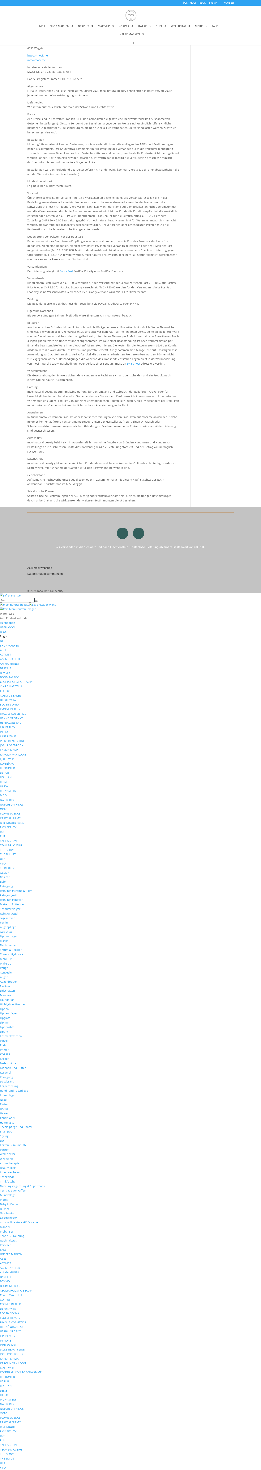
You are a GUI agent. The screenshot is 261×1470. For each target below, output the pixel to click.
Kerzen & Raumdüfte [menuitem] (13, 1145)
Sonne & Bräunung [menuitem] (12, 1236)
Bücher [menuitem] (4, 1209)
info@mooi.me (36, 60)
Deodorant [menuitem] (7, 1081)
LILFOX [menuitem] (4, 786)
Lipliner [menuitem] (5, 1022)
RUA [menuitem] (2, 836)
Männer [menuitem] (5, 1227)
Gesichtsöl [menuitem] (6, 931)
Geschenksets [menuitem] (9, 1218)
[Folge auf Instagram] (122, 533)
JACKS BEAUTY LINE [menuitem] (12, 741)
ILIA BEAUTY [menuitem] (7, 727)
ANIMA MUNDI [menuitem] (9, 663)
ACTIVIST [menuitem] (5, 654)
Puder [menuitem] (4, 1045)
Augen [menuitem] (4, 977)
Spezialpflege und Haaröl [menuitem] (16, 1127)
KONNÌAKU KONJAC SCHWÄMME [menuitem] (21, 1372)
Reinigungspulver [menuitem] (11, 900)
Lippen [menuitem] (4, 1009)
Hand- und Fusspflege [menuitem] (14, 1090)
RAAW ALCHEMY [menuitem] (10, 818)
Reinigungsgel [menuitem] (9, 913)
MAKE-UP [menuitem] (6, 959)
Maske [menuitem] (4, 941)
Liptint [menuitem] (4, 1031)
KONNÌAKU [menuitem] (7, 763)
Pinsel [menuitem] (4, 1040)
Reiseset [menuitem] (5, 1245)
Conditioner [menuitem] (7, 1118)
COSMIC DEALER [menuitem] (10, 695)
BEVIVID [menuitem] (5, 673)
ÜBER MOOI (189, 3)
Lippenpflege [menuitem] (8, 936)
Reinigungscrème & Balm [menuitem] (16, 891)
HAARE (142, 26)
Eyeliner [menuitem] (5, 986)
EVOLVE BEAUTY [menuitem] (10, 709)
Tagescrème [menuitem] (7, 918)
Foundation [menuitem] (7, 1000)
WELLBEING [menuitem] (7, 1154)
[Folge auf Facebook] (138, 533)
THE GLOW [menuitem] (7, 850)
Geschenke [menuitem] (7, 1213)
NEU (42, 26)
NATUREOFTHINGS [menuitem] (12, 804)
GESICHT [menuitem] (5, 872)
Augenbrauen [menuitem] (9, 981)
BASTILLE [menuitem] (5, 668)
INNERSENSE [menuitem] (8, 736)
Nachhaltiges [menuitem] (8, 1240)
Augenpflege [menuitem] (8, 927)
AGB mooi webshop (39, 568)
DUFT (159, 26)
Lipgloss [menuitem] (5, 1018)
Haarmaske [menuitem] (7, 1122)
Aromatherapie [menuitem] (9, 1163)
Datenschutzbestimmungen (45, 574)
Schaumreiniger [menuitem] (10, 909)
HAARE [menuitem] (4, 1109)
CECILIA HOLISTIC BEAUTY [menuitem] (16, 682)
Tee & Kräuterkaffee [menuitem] (13, 1190)
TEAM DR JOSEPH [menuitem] (11, 845)
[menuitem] (4, 636)
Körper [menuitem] (4, 1059)
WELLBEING (178, 26)
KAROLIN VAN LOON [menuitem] (13, 754)
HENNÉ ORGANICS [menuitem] (12, 718)
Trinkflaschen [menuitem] (8, 1181)
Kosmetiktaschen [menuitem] (11, 1036)
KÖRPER (124, 26)
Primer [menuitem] (4, 1050)
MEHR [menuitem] (4, 1199)
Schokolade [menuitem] (7, 1177)
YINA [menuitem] (3, 863)
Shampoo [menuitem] (6, 1131)
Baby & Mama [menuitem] (9, 1204)
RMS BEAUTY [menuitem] (8, 827)
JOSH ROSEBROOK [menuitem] (11, 745)
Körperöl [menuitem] (5, 1072)
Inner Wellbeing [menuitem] (10, 1172)
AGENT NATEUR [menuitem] (10, 659)
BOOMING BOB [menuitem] (9, 677)
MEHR (199, 26)
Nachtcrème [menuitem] (8, 945)
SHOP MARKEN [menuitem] (9, 645)
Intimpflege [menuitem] (7, 1095)
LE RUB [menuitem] (4, 772)
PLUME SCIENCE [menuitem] (10, 813)
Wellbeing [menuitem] (6, 1159)
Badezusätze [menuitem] (8, 1063)
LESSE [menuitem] (3, 782)
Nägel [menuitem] (3, 1100)
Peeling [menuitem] (4, 922)
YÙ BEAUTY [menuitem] (7, 868)
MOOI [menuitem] (3, 795)
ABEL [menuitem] (3, 650)
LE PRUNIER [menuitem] (7, 768)
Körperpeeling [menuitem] (9, 1086)
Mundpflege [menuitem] (7, 1195)
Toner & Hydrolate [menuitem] (11, 954)
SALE (215, 26)
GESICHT (83, 26)
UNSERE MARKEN (129, 34)
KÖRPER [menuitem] (5, 1054)
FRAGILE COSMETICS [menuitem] (13, 713)
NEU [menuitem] (3, 641)
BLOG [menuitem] (3, 632)
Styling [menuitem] (4, 1136)
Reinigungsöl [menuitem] (8, 895)
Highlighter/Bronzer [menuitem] (12, 1004)
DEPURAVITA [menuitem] (8, 700)
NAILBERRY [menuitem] (7, 800)
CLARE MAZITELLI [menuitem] (11, 686)
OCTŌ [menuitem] (3, 809)
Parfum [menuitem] (4, 1104)
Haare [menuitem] (4, 1113)
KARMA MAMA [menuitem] (9, 750)
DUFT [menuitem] (3, 1140)
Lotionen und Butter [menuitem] (13, 1068)
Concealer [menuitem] (6, 972)
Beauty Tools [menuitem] (8, 1168)
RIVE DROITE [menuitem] (8, 1427)
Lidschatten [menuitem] (7, 990)
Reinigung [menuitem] (6, 886)
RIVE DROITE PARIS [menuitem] (12, 822)
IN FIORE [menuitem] (5, 732)
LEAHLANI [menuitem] (6, 777)
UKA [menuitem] (2, 859)
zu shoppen (7, 623)
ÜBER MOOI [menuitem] (7, 627)
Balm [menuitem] (3, 881)
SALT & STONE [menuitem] (9, 841)
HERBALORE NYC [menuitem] (10, 722)
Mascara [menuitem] (5, 995)
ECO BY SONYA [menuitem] (9, 704)
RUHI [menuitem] (3, 832)
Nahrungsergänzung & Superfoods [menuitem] (22, 1186)
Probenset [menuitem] (6, 1231)
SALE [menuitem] (3, 1249)
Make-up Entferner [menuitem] (12, 904)
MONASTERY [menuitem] (8, 791)
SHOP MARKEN (59, 26)
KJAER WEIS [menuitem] (7, 759)
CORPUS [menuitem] (5, 691)
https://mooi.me (37, 55)
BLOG (202, 3)
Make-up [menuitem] (5, 963)
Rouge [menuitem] (4, 968)
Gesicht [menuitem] (5, 877)
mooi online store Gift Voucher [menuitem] (19, 1222)
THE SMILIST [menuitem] (8, 854)
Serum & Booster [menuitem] (11, 950)
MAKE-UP (104, 26)
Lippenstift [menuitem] (7, 1027)
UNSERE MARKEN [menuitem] (11, 1254)
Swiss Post (66, 271)
